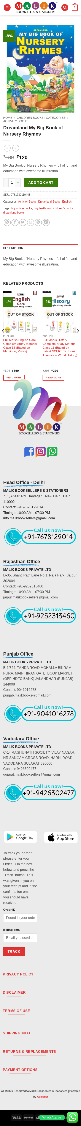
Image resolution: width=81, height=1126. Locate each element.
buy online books (21, 208)
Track (14, 951)
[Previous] (3, 339)
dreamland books (14, 212)
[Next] (77, 339)
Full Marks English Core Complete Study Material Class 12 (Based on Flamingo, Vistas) (20, 345)
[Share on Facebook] (15, 222)
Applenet (42, 1096)
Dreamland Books (49, 201)
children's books (63, 208)
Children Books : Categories (41, 117)
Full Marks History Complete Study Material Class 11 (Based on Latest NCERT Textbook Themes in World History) (60, 347)
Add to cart (41, 182)
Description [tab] (13, 248)
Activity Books (15, 121)
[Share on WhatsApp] (7, 222)
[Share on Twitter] (22, 222)
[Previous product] (15, 148)
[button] (7, 7)
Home (7, 117)
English (66, 201)
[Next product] (7, 148)
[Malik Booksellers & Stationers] (36, 7)
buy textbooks (43, 208)
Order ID (9, 909)
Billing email (12, 929)
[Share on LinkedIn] (46, 222)
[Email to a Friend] (30, 222)
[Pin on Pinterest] (38, 222)
